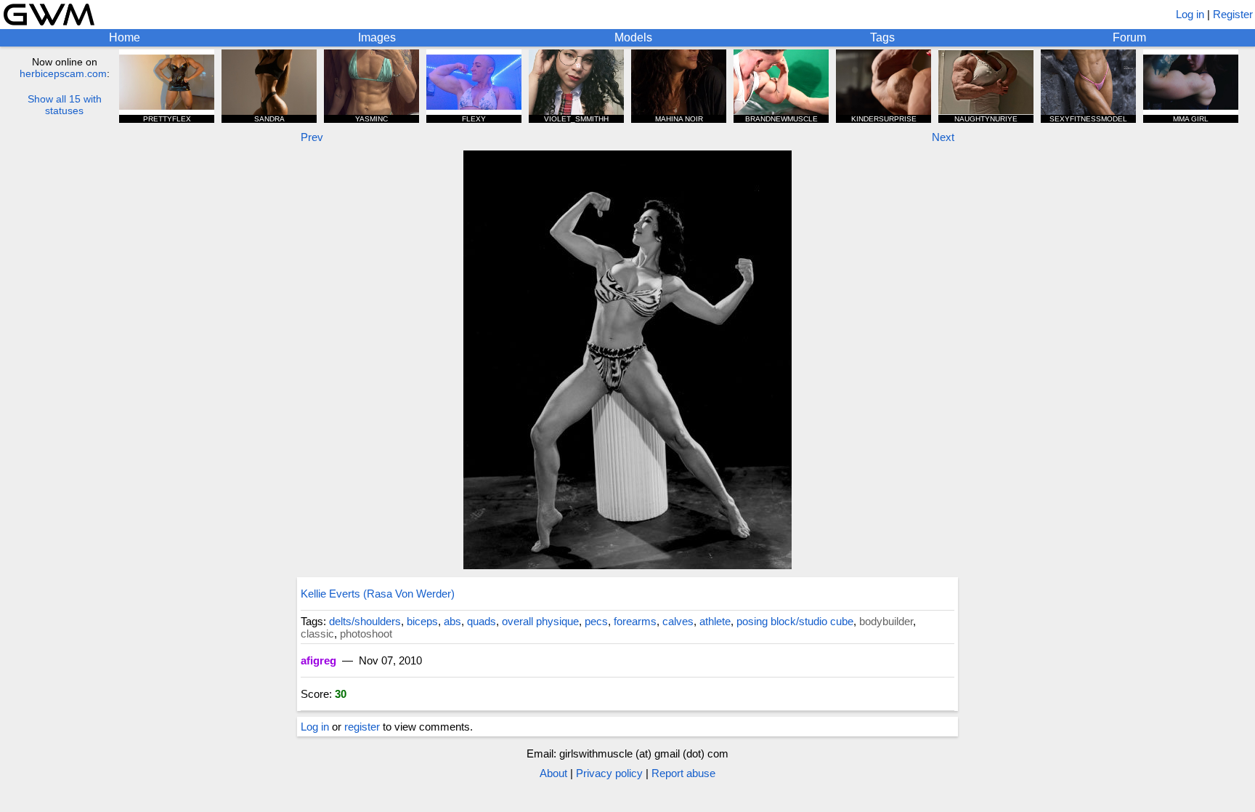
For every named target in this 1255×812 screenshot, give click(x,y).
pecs (596, 621)
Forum (1129, 37)
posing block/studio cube (794, 621)
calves (678, 621)
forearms (635, 621)
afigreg (318, 660)
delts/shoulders (365, 621)
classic (317, 633)
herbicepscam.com (63, 73)
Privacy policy (609, 773)
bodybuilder (886, 621)
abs (452, 621)
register (362, 726)
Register (1233, 14)
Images (377, 37)
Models (633, 37)
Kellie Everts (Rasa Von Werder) (378, 593)
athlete (715, 621)
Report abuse (683, 773)
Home (124, 37)
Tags (882, 37)
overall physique (540, 621)
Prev (312, 137)
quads (481, 621)
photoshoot (366, 633)
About (553, 773)
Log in (1190, 14)
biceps (422, 621)
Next (943, 137)
